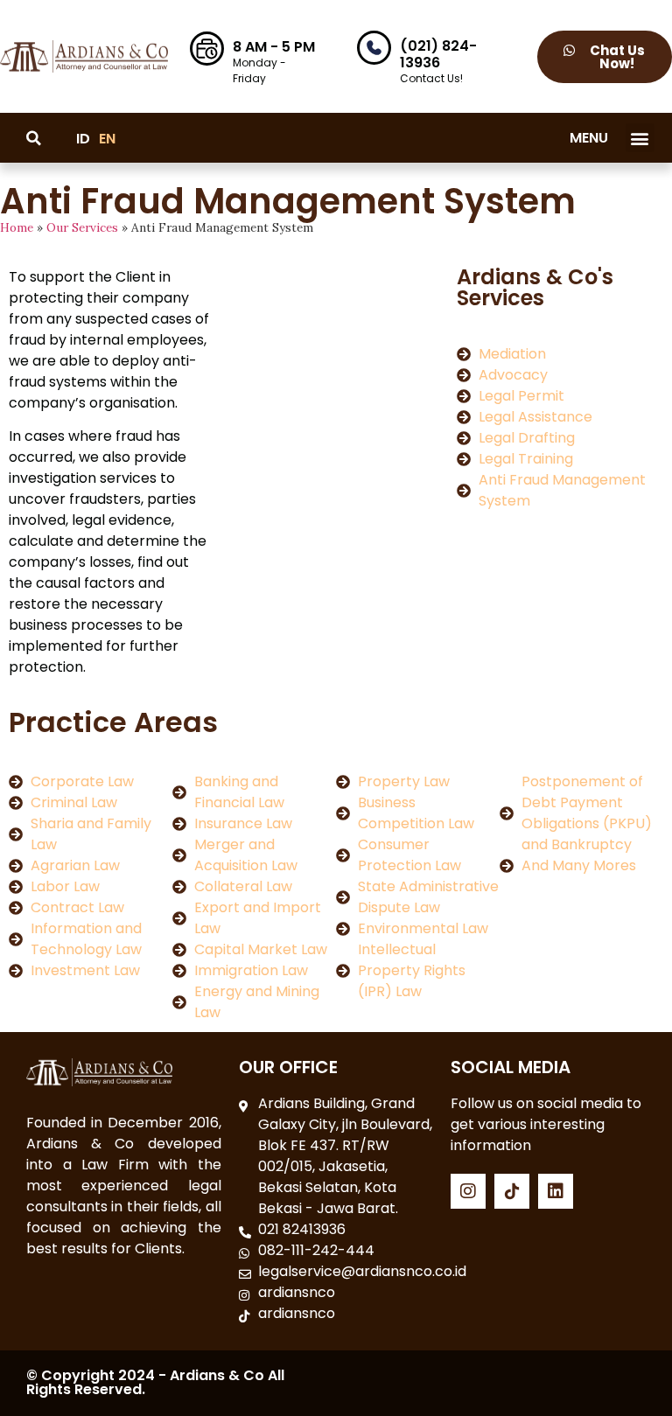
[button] (640, 137)
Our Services (82, 227)
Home (16, 227)
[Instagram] (468, 1191)
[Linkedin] (555, 1191)
